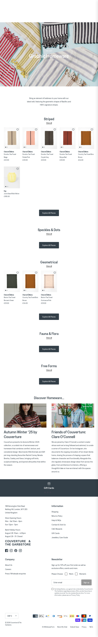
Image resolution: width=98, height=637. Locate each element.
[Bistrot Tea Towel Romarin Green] (12, 281)
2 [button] (47, 492)
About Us (8, 565)
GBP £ (9, 616)
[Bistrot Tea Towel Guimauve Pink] (49, 281)
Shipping (55, 511)
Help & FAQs (56, 520)
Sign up (86, 582)
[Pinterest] (15, 550)
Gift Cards (56, 533)
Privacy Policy (75, 595)
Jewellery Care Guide (60, 537)
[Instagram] (11, 550)
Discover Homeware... (49, 398)
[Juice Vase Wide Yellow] (12, 177)
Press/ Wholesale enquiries (15, 573)
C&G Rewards (57, 529)
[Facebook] (6, 550)
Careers (8, 569)
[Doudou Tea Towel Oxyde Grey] (49, 138)
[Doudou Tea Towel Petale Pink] (30, 138)
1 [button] (45, 492)
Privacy (84, 627)
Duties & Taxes (74, 627)
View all (49, 123)
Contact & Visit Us (59, 524)
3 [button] (50, 492)
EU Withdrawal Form (48, 627)
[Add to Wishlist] (17, 129)
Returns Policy (57, 516)
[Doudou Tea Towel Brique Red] (68, 138)
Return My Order (62, 627)
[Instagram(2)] (20, 550)
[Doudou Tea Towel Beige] (12, 138)
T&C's (91, 627)
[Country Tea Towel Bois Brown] (86, 138)
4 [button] (53, 492)
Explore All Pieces (49, 213)
